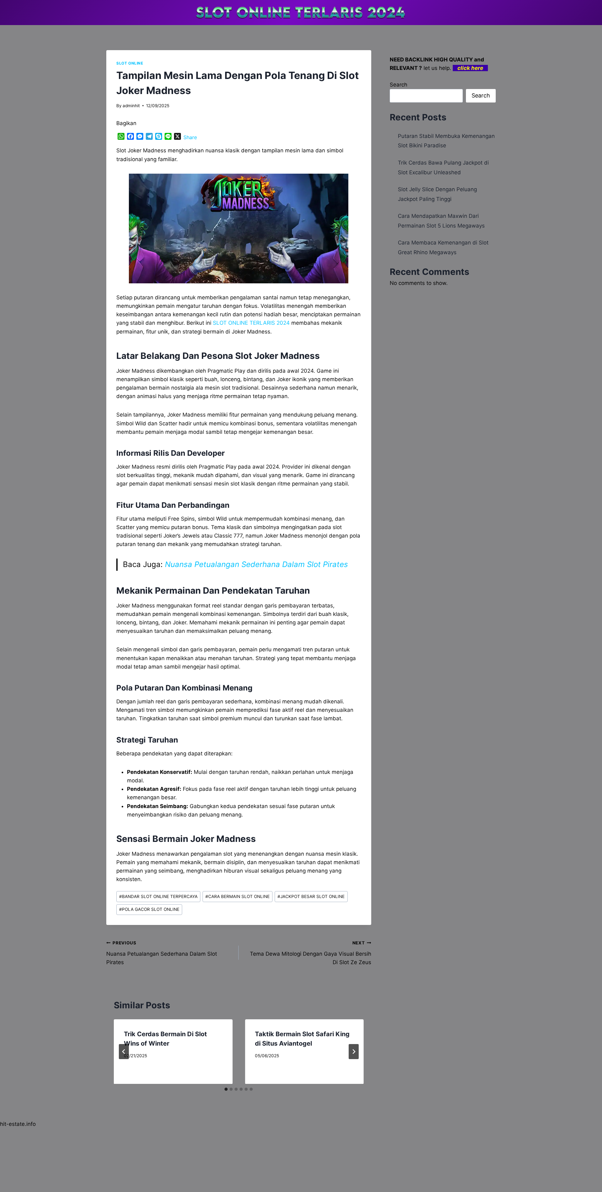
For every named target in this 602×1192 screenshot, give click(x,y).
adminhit (131, 105)
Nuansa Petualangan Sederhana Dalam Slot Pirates (256, 564)
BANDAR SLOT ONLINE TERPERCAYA (158, 896)
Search (398, 84)
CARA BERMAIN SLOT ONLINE (237, 896)
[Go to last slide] (124, 1051)
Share (190, 137)
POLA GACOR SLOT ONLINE (149, 909)
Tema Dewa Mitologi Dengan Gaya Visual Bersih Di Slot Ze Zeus (310, 952)
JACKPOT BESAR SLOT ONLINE (311, 896)
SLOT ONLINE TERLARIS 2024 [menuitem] (251, 323)
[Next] (354, 1051)
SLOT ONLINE (129, 63)
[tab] (226, 1089)
